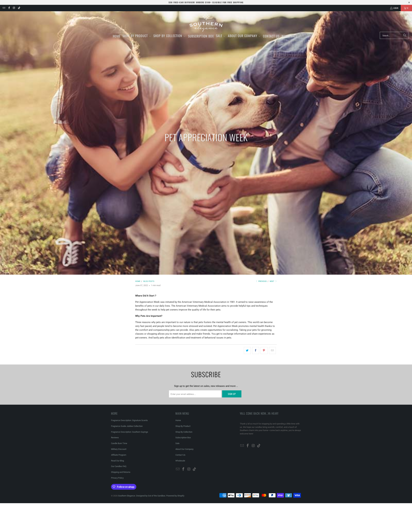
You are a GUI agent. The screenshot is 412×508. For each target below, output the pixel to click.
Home (178, 420)
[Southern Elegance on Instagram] (14, 8)
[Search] (405, 35)
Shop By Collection (183, 432)
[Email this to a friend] (272, 350)
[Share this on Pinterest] (264, 350)
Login (395, 8)
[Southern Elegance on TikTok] (19, 8)
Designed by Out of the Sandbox (150, 496)
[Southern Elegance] (206, 22)
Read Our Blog (117, 460)
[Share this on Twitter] (247, 350)
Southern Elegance (126, 496)
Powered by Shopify (175, 496)
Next (272, 281)
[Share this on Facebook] (255, 350)
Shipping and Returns (120, 472)
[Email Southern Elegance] (3, 8)
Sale (177, 443)
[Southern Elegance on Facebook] (8, 8)
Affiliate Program (118, 455)
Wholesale (180, 460)
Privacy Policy (117, 478)
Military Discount (118, 449)
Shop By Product (182, 426)
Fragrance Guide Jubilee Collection (127, 426)
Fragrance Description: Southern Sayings (129, 432)
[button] (136, 36)
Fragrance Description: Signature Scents (129, 420)
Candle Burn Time (119, 443)
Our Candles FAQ (118, 466)
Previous (262, 281)
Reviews (115, 437)
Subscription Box (183, 437)
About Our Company (184, 449)
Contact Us (180, 455)
